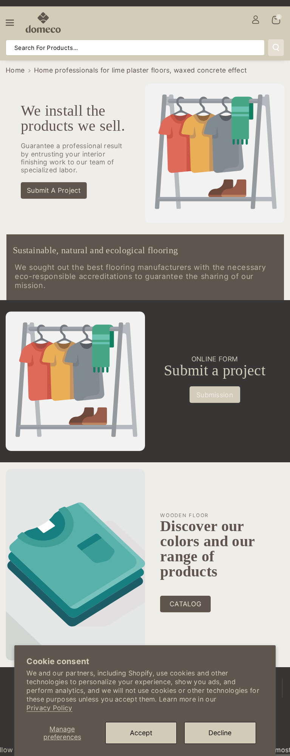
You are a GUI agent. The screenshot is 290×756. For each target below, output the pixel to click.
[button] (14, 22)
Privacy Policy (49, 708)
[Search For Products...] (276, 47)
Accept (141, 733)
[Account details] (255, 19)
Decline (219, 733)
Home (15, 70)
